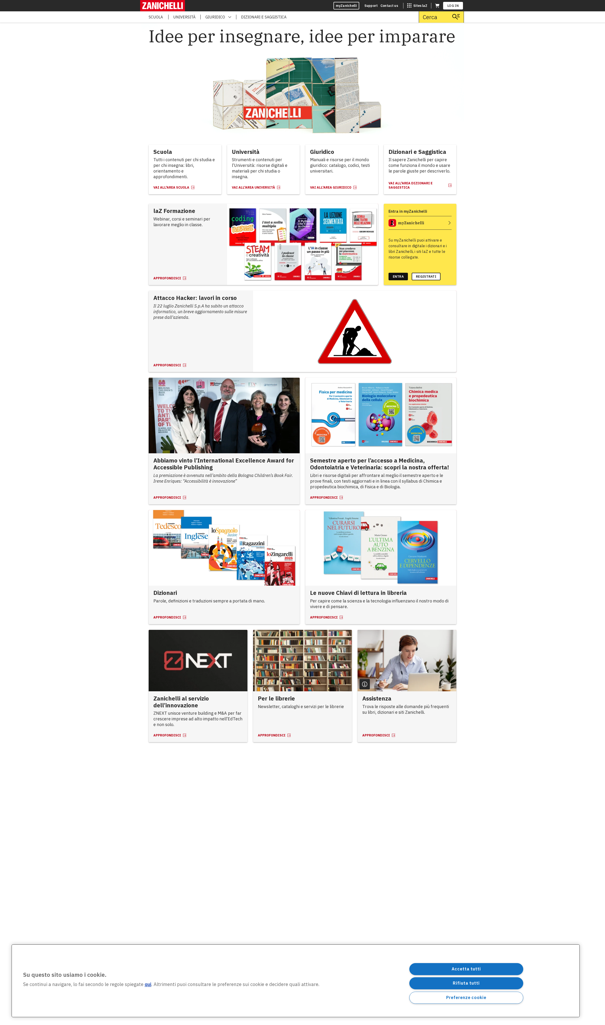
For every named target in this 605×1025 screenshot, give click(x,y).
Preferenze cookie (466, 997)
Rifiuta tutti (466, 983)
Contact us (389, 6)
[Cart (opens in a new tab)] (437, 6)
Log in (453, 6)
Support (371, 6)
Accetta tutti (466, 969)
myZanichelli (346, 6)
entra (398, 276)
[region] (295, 980)
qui (148, 984)
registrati (426, 276)
